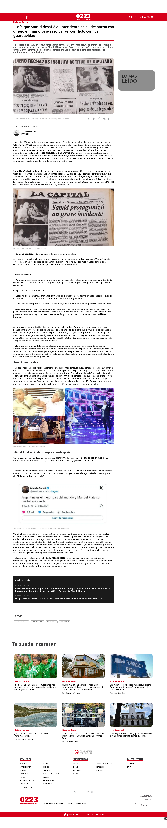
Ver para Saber (26, 787)
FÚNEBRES (99, 770)
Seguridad (24, 770)
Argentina (24, 784)
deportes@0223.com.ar (146, 796)
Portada (23, 763)
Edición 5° (24, 774)
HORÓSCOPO (101, 767)
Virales (46, 777)
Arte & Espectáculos (52, 774)
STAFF (129, 767)
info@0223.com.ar (147, 795)
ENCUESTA (77, 770)
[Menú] (14, 17)
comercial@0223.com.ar (146, 798)
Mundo (46, 763)
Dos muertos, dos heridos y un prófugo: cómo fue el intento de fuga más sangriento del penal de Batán (130, 687)
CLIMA (75, 774)
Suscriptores (49, 784)
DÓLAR (75, 767)
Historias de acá (20, 22)
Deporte (46, 770)
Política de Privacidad (146, 805)
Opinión (46, 767)
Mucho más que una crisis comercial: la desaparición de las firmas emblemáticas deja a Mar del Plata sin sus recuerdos (83, 687)
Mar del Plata (25, 767)
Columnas (24, 777)
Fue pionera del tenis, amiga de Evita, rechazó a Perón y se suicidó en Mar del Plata (58, 598)
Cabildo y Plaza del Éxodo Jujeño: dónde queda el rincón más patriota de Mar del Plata (131, 734)
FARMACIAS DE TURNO (104, 763)
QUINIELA (76, 763)
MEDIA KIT (131, 763)
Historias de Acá (27, 780)
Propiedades (48, 780)
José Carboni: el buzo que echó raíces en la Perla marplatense (33, 734)
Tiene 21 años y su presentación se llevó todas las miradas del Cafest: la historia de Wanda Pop (83, 735)
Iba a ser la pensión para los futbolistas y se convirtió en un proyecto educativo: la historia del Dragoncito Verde (35, 687)
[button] (99, 118)
